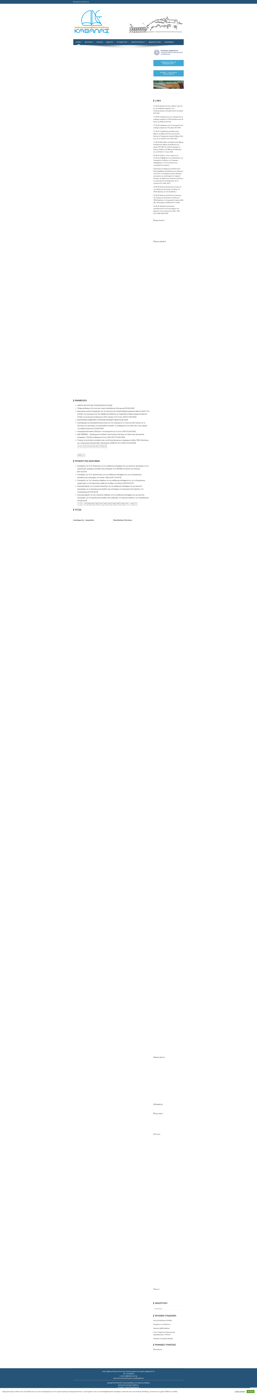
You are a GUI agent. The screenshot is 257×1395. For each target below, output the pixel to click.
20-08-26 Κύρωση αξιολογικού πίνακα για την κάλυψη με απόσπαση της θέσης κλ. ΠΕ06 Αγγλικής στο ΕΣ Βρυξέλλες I (167, 189)
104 (113, 504)
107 (126, 504)
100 (96, 504)
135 (132, 504)
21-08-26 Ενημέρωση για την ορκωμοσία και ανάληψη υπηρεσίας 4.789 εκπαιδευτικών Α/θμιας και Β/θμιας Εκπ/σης (168, 119)
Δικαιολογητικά (155, 42)
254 (79, 455)
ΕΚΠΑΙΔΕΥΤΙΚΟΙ (122, 42)
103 (109, 504)
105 (118, 504)
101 (100, 504)
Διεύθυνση (89, 42)
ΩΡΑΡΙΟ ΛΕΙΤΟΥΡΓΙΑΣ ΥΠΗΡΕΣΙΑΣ (89, 405)
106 (122, 504)
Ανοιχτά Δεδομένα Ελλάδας (162, 1320)
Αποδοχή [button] (250, 1391)
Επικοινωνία (168, 42)
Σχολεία (99, 42)
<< (79, 446)
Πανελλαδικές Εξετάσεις (122, 520)
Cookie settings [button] (240, 1391)
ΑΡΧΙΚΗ (78, 42)
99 (93, 504)
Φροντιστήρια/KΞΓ (138, 42)
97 (86, 504)
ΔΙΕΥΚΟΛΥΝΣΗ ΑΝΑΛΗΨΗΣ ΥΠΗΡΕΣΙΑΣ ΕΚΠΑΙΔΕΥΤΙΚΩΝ (97, 420)
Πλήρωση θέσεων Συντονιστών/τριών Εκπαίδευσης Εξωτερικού (100, 408)
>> (83, 455)
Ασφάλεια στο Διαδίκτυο (161, 1324)
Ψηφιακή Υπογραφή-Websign (163, 1338)
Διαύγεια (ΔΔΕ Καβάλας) (161, 1328)
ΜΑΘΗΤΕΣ (109, 42)
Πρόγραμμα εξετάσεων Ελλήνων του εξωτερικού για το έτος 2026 (101, 431)
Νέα (159, 100)
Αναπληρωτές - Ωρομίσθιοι (83, 520)
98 (89, 504)
